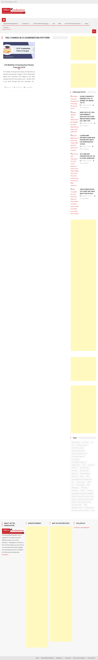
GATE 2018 (91, 465)
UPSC (59, 23)
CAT (73, 445)
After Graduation (84, 108)
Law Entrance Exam (77, 505)
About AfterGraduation (48, 658)
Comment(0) (28, 87)
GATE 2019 (74, 468)
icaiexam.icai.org (80, 482)
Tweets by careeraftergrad (81, 527)
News (86, 23)
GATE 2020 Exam (84, 471)
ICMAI (88, 482)
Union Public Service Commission (80, 510)
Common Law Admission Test (79, 453)
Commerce (25, 23)
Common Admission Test (78, 451)
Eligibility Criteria (76, 465)
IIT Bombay (75, 490)
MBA (85, 505)
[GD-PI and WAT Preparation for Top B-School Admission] (75, 170)
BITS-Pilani (85, 442)
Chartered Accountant (81, 445)
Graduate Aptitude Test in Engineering (81, 479)
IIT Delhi (82, 490)
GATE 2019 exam (84, 468)
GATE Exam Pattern (85, 473)
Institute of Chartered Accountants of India (82, 496)
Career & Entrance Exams (72, 23)
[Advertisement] (83, 48)
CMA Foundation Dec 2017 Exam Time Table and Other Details (87, 191)
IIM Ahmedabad (80, 485)
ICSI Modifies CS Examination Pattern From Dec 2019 (19, 66)
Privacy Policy (91, 658)
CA (91, 442)
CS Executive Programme (78, 456)
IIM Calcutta (84, 488)
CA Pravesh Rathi (84, 198)
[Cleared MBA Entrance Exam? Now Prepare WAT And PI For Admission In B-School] (75, 142)
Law (53, 23)
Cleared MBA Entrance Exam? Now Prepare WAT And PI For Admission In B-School (87, 139)
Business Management (10, 23)
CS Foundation (75, 459)
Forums (6, 27)
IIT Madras (89, 490)
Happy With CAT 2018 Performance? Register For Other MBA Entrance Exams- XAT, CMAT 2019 (88, 116)
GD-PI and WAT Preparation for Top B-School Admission (87, 156)
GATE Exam (74, 473)
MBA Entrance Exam (77, 508)
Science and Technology (40, 23)
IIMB (88, 485)
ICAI (73, 482)
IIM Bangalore (75, 488)
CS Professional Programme (79, 462)
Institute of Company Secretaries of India (82, 499)
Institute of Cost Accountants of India (81, 502)
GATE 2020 (74, 471)
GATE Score (75, 476)
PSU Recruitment (89, 508)
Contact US (68, 658)
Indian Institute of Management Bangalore (82, 493)
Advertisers (59, 658)
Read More (5, 555)
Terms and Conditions (79, 658)
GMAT (87, 476)
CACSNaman (19, 87)
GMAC (81, 476)
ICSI (73, 485)
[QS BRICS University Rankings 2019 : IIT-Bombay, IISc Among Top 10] (75, 102)
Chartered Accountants (77, 448)
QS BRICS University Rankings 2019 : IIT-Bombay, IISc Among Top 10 (87, 99)
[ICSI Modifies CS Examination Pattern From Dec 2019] (19, 50)
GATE (84, 465)
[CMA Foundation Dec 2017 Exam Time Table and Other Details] (75, 201)
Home (37, 658)
